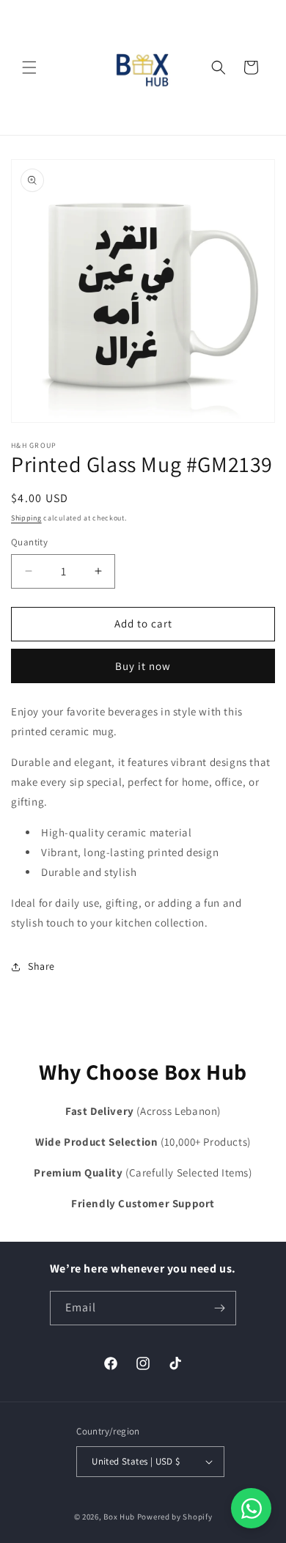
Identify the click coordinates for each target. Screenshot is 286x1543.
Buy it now (143, 666)
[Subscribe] (219, 1308)
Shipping (26, 518)
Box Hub (119, 1516)
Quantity (29, 542)
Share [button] (41, 966)
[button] (29, 67)
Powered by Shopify (175, 1516)
